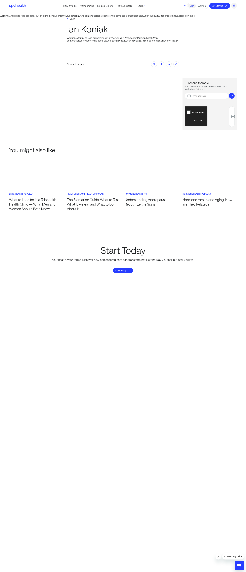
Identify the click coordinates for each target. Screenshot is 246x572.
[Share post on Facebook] (161, 64)
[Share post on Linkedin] (169, 64)
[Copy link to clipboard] (176, 64)
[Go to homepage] (17, 6)
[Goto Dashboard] (234, 6)
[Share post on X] (154, 64)
